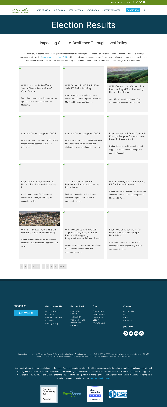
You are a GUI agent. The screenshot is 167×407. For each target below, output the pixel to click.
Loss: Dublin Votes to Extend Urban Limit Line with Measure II (38, 184)
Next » (62, 266)
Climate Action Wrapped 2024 (82, 133)
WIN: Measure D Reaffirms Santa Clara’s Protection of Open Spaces (36, 88)
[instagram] (137, 2)
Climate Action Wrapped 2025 (38, 133)
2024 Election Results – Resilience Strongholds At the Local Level (82, 184)
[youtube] (144, 2)
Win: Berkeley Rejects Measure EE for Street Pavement (127, 183)
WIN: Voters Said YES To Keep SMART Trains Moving (82, 87)
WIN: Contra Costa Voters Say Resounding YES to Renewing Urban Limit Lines (126, 89)
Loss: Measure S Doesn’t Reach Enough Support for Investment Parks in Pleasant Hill (127, 136)
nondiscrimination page (99, 378)
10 (56, 266)
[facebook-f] (133, 2)
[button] (144, 10)
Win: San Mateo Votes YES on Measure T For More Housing (38, 231)
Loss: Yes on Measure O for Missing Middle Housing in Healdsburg (125, 232)
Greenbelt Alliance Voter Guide (54, 57)
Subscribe (113, 2)
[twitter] (141, 2)
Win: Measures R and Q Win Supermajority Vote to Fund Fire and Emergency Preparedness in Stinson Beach (83, 234)
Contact (125, 2)
